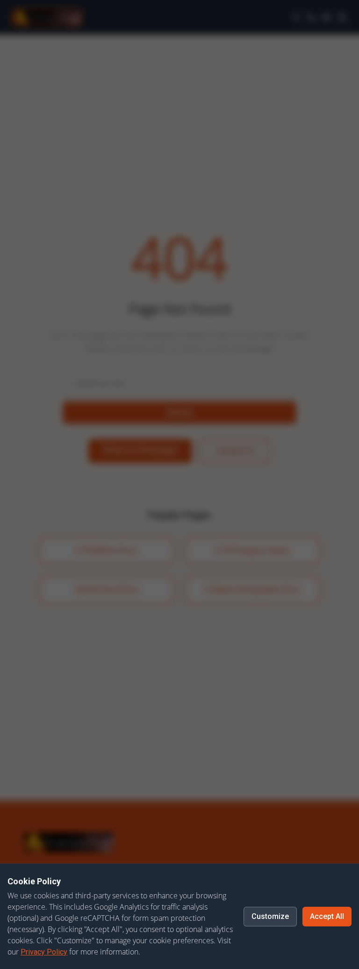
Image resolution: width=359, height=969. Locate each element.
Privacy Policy (44, 951)
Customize (270, 916)
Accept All (327, 916)
